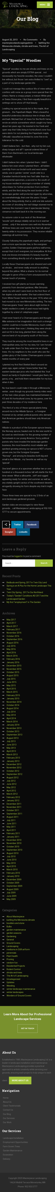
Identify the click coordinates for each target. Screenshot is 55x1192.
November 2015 (14, 669)
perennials (11, 953)
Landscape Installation (13, 1138)
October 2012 (13, 771)
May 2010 (11, 863)
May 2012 (11, 787)
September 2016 (14, 639)
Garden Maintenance (12, 1150)
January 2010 (13, 876)
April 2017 (11, 623)
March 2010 (12, 869)
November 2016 (14, 633)
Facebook (32, 524)
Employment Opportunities (15, 1142)
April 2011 (11, 830)
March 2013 (12, 754)
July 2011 (11, 820)
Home (6, 1098)
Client (12, 1106)
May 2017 (11, 619)
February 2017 (13, 629)
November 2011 (14, 807)
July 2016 (11, 646)
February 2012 (13, 797)
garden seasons (14, 933)
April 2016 (11, 652)
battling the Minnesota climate (21, 920)
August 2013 (12, 738)
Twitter (17, 524)
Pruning (10, 959)
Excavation (8, 1155)
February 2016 (13, 659)
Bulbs (9, 926)
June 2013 (11, 744)
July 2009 (11, 892)
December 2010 (14, 840)
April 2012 (11, 790)
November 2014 (14, 702)
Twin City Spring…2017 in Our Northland (25, 592)
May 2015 (11, 685)
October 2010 (13, 846)
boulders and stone (15, 923)
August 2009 (12, 889)
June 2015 (11, 682)
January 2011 (13, 837)
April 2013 (11, 751)
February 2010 (13, 873)
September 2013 (14, 735)
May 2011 (11, 827)
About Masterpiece (15, 916)
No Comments (30, 39)
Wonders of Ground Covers (19, 995)
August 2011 (12, 817)
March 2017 (12, 626)
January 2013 (13, 761)
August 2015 (12, 675)
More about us (20, 1080)
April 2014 (11, 718)
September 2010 (14, 850)
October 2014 (13, 705)
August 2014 (12, 708)
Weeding (11, 986)
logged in (18, 556)
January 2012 (13, 800)
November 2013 (14, 728)
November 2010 (14, 843)
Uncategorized (13, 979)
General (10, 939)
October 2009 (13, 883)
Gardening (11, 936)
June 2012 (11, 784)
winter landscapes (15, 992)
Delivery (6, 1159)
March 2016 (12, 656)
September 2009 (14, 886)
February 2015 (13, 695)
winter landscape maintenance (21, 989)
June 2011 (11, 823)
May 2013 (11, 748)
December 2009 (14, 879)
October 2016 (13, 636)
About (7, 1102)
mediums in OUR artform (18, 949)
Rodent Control (14, 969)
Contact (8, 1110)
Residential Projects (16, 966)
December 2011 (14, 804)
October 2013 (13, 731)
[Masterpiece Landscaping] (15, 4)
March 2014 (12, 721)
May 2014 (11, 715)
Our (7, 1114)
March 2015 (12, 692)
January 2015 (13, 698)
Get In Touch (27, 1028)
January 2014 (13, 725)
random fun (12, 963)
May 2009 (11, 899)
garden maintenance (16, 930)
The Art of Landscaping (17, 976)
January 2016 (13, 662)
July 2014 (11, 712)
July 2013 (11, 741)
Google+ (9, 532)
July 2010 (11, 856)
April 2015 (11, 689)
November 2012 (14, 767)
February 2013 (13, 758)
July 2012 (11, 781)
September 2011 (14, 814)
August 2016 (12, 643)
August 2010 (12, 853)
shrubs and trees (29, 46)
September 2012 (14, 774)
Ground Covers (13, 943)
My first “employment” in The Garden (24, 602)
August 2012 (12, 777)
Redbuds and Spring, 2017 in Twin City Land (27, 582)
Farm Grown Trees (11, 1146)
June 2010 (11, 860)
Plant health (12, 956)
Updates (10, 982)
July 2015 (11, 679)
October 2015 (13, 672)
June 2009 (11, 896)
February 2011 (13, 833)
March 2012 (12, 794)
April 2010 (11, 866)
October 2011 (13, 810)
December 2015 (14, 665)
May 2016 (11, 649)
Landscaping (12, 946)
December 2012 (14, 764)
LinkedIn (23, 532)
